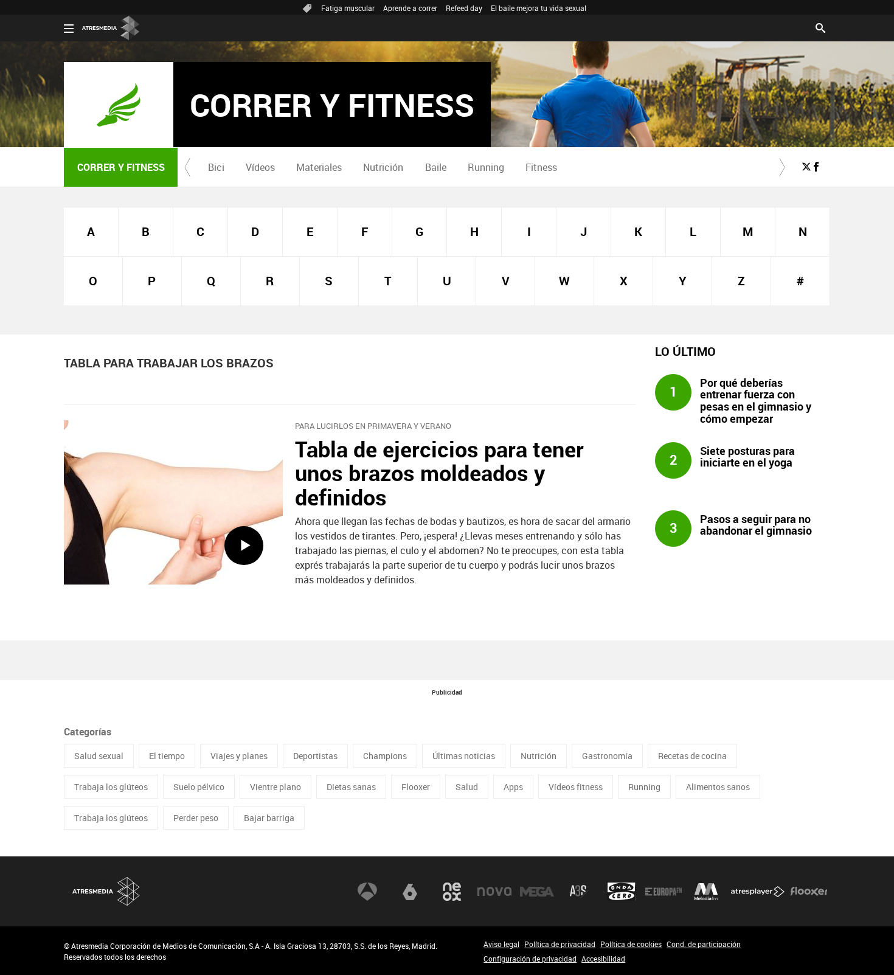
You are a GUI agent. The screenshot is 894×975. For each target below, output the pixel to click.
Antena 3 (367, 892)
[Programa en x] (806, 167)
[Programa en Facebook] (816, 167)
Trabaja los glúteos (111, 787)
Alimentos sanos (718, 787)
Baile (435, 167)
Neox (452, 892)
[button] (187, 167)
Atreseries (579, 892)
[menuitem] (216, 167)
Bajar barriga (269, 818)
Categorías (87, 731)
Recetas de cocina (692, 756)
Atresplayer (757, 892)
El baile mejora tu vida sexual (538, 8)
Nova (494, 892)
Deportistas (315, 756)
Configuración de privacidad (530, 958)
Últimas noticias (463, 756)
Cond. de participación (704, 944)
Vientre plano (275, 787)
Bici (216, 167)
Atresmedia (106, 891)
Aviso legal (501, 944)
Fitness (541, 167)
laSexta (410, 892)
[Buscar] (820, 26)
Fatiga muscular (348, 8)
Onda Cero (621, 892)
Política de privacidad (559, 944)
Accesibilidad (603, 958)
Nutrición (383, 167)
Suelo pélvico (198, 787)
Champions (385, 756)
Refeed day (464, 8)
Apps (513, 787)
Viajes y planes (239, 756)
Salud (467, 787)
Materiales (319, 167)
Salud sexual (98, 756)
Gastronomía (607, 756)
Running (486, 167)
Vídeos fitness (576, 787)
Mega (537, 892)
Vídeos (260, 167)
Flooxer (415, 787)
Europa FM (663, 892)
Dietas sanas (351, 787)
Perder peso (195, 818)
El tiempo (167, 756)
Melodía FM (706, 892)
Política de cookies (631, 944)
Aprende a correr (410, 8)
